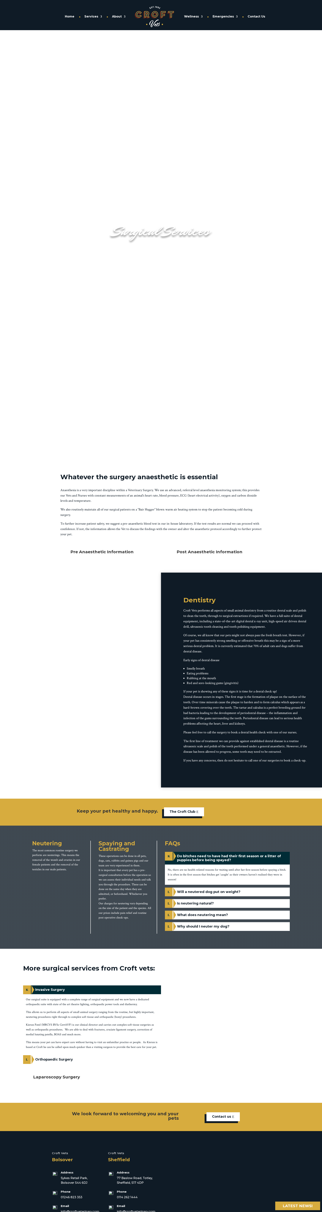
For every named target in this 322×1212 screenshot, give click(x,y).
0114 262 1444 (127, 1197)
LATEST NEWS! (298, 1206)
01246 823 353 (71, 1197)
